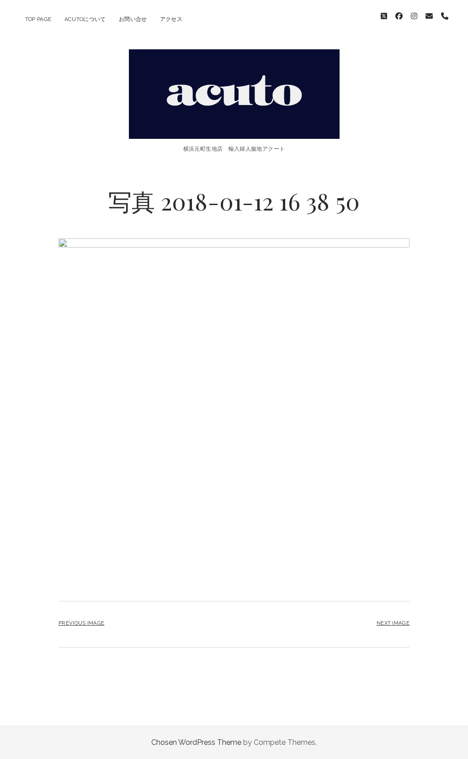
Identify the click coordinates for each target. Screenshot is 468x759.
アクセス (171, 19)
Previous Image (81, 623)
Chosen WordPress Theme (196, 742)
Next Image (393, 623)
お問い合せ (133, 19)
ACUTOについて (85, 19)
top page (38, 19)
